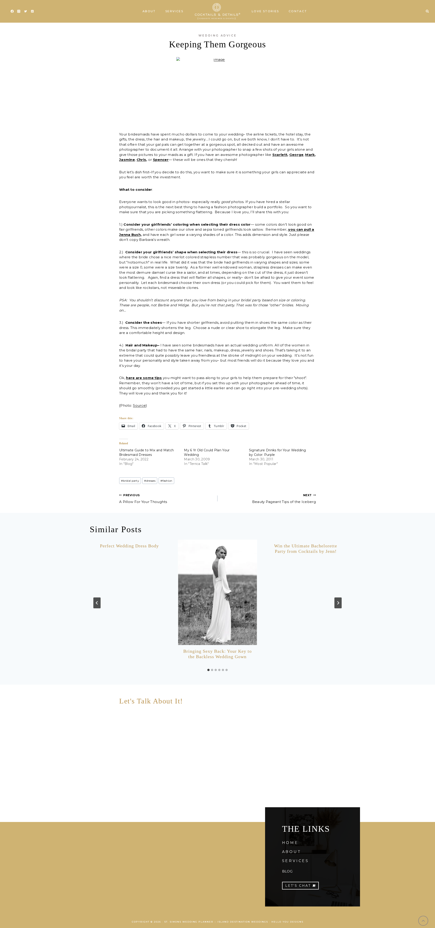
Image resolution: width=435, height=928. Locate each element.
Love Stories (265, 11)
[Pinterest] (32, 11)
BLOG (287, 871)
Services (174, 11)
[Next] (338, 602)
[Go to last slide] (97, 602)
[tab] (208, 670)
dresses (149, 480)
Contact (298, 11)
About (149, 11)
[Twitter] (25, 11)
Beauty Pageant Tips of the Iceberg (284, 498)
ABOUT (291, 852)
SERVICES (295, 861)
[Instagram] (19, 11)
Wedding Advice (217, 35)
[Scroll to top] (423, 921)
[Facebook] (12, 11)
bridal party (130, 480)
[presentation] (217, 592)
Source (139, 405)
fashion (166, 480)
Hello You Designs (287, 921)
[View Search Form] (427, 11)
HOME (290, 843)
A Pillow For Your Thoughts (143, 498)
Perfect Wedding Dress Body (129, 545)
